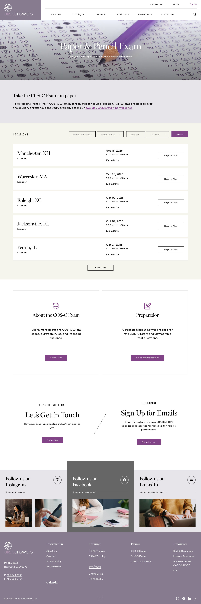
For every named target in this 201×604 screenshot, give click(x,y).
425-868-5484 (15, 578)
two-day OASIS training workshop (108, 107)
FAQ (175, 570)
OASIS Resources (183, 550)
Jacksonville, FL (33, 224)
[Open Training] (83, 14)
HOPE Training (97, 550)
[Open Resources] (151, 14)
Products (95, 567)
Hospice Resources (183, 556)
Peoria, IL (27, 247)
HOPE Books (96, 578)
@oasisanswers (15, 492)
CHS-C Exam (138, 556)
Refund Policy (53, 566)
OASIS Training (97, 556)
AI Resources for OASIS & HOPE (182, 563)
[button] (194, 14)
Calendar (156, 4)
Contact (51, 556)
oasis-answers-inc (151, 492)
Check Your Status (141, 561)
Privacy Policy (53, 561)
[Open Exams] (105, 14)
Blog (176, 4)
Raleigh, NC (29, 200)
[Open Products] (128, 14)
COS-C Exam (138, 550)
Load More (100, 267)
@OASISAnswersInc (84, 492)
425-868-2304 (14, 574)
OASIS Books (96, 573)
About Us (51, 550)
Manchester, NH (33, 153)
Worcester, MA (32, 177)
